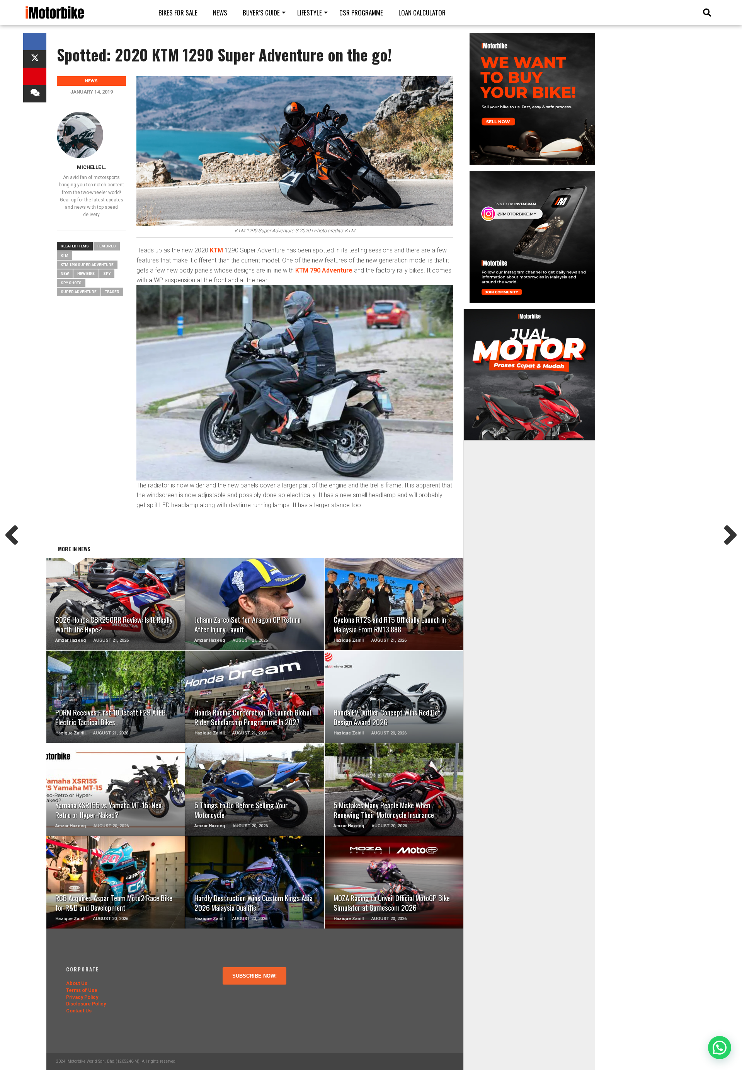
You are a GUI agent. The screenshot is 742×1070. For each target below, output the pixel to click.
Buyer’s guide (261, 12)
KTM (215, 250)
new (65, 273)
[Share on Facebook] (34, 41)
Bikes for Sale (177, 12)
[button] (719, 1047)
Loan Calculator (422, 12)
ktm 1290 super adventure (87, 264)
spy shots (71, 283)
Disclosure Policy (86, 1004)
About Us (76, 983)
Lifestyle (309, 12)
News (220, 12)
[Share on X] (34, 59)
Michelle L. (91, 167)
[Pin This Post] (34, 76)
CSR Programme (361, 12)
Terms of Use (81, 990)
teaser (112, 292)
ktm (64, 255)
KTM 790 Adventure (323, 270)
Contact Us (79, 1011)
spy (107, 273)
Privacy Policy (82, 997)
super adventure (79, 292)
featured (106, 246)
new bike (86, 273)
